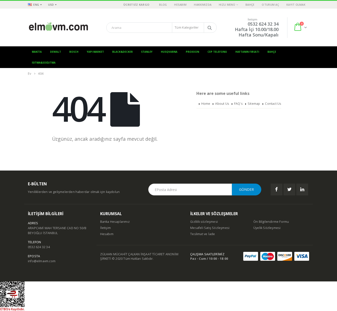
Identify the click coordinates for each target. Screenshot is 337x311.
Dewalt (55, 51)
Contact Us (273, 104)
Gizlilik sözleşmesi (204, 222)
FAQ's (238, 104)
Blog (163, 4)
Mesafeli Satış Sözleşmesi (209, 228)
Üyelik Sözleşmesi (267, 228)
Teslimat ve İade (202, 234)
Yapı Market (95, 51)
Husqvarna (169, 51)
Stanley (146, 51)
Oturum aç (270, 4)
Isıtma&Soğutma (44, 62)
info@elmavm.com (42, 261)
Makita (37, 51)
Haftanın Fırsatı (247, 51)
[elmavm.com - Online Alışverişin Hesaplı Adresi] (59, 27)
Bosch (73, 51)
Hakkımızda (202, 4)
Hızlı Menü (227, 4)
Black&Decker (122, 51)
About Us (222, 104)
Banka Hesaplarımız (115, 222)
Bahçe (249, 4)
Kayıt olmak (295, 4)
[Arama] (209, 28)
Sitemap (254, 104)
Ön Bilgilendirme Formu (271, 222)
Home (205, 104)
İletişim (105, 228)
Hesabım (180, 4)
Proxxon (192, 51)
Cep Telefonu (217, 51)
